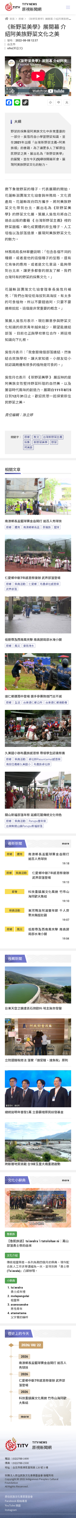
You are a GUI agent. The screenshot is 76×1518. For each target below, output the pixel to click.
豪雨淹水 (28, 646)
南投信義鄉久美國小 (18, 764)
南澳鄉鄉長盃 (31, 527)
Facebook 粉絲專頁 (16, 1501)
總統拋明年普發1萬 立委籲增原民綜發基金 (34, 1112)
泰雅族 (47, 527)
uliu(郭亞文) (15, 48)
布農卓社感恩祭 (49, 584)
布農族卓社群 (42, 764)
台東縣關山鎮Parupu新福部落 (24, 826)
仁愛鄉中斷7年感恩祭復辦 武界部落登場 (32, 578)
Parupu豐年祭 (37, 821)
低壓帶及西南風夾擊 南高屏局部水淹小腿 (33, 640)
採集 (27, 442)
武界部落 (11, 589)
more (25, 1416)
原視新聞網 (32, 9)
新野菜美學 (40, 442)
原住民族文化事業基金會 (19, 1496)
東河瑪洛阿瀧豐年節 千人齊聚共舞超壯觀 (48, 912)
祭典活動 (20, 584)
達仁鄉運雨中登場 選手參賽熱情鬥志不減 (33, 696)
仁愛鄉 (33, 584)
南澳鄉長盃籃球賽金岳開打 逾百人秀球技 (33, 521)
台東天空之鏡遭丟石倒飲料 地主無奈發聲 (33, 1008)
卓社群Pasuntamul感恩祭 (45, 759)
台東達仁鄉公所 (32, 702)
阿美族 (28, 447)
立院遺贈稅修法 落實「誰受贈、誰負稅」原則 (36, 1060)
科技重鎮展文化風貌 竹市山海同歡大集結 (48, 894)
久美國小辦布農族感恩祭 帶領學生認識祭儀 (35, 753)
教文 (36, 437)
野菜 (54, 442)
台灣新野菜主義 (52, 437)
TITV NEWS (29, 4)
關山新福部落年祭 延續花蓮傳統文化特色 (33, 815)
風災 (17, 646)
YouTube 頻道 (13, 1505)
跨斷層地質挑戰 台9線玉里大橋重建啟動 (32, 1163)
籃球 (56, 527)
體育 (17, 527)
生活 (17, 702)
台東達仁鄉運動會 (56, 702)
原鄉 (27, 437)
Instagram (11, 1510)
